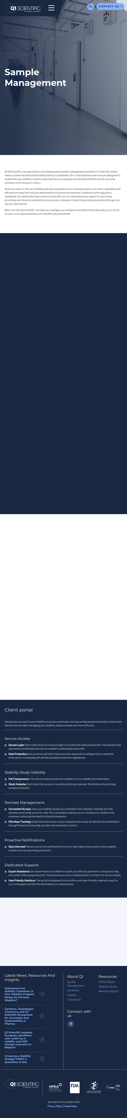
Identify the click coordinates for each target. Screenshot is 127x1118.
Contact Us (74, 999)
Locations (73, 990)
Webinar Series (108, 986)
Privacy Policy (55, 1106)
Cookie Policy (70, 1106)
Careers (72, 995)
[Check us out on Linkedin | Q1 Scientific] (70, 1024)
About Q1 (75, 976)
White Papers (107, 982)
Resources (108, 976)
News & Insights (108, 991)
